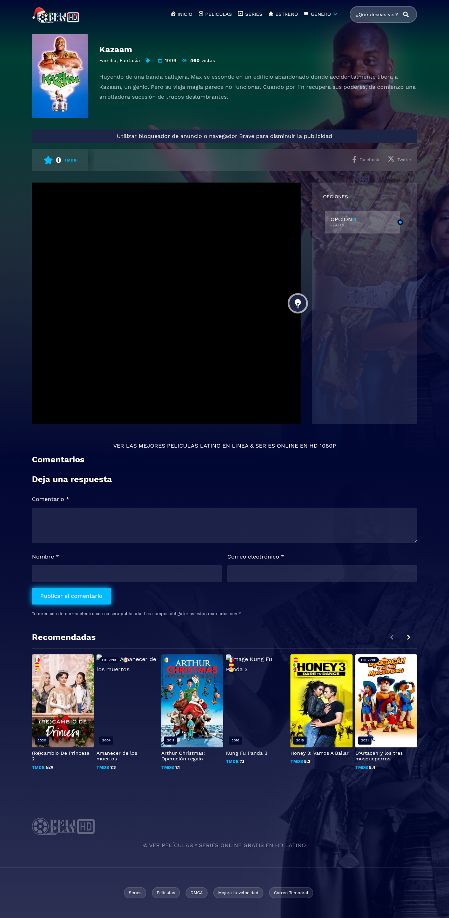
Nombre (45, 556)
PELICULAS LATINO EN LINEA (207, 445)
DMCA (196, 892)
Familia (107, 60)
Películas (166, 892)
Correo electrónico (255, 556)
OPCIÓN (343, 221)
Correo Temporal (291, 892)
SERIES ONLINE (276, 445)
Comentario (50, 499)
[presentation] (408, 637)
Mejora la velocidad (238, 892)
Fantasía (130, 60)
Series (135, 892)
